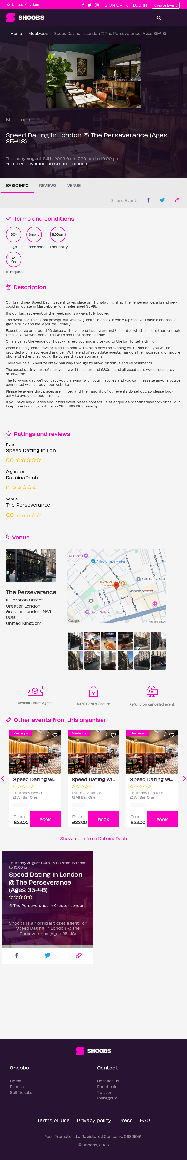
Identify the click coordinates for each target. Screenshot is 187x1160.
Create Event (165, 5)
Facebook (106, 1086)
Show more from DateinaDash (93, 838)
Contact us (108, 1081)
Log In (140, 4)
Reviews (48, 185)
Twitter (104, 1092)
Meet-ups (38, 33)
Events (17, 1086)
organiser (93, 719)
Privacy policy (94, 1120)
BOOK (45, 819)
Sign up (113, 4)
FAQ (145, 1120)
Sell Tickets (21, 1092)
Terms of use (53, 1120)
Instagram (107, 1098)
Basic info (17, 185)
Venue (74, 185)
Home (16, 33)
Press (125, 1120)
